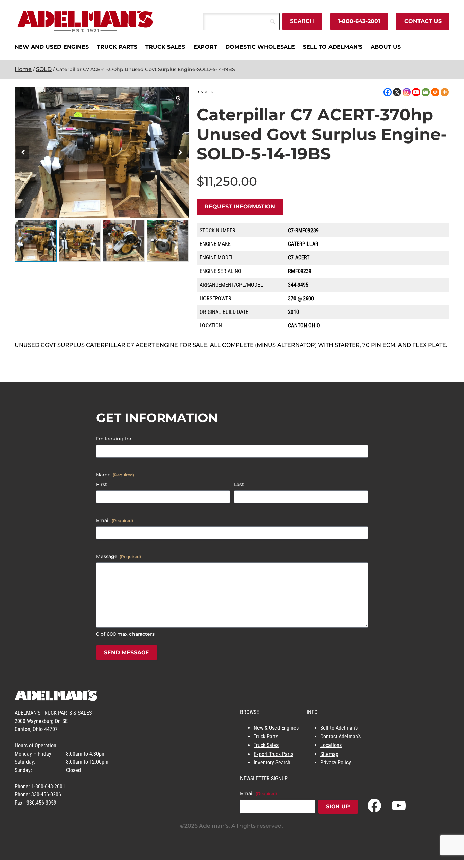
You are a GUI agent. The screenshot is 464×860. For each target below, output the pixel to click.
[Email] (426, 92)
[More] (445, 92)
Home (23, 69)
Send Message (126, 652)
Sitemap (329, 754)
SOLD (44, 69)
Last (239, 484)
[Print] (435, 92)
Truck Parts (266, 736)
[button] (180, 152)
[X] (397, 92)
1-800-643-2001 (359, 21)
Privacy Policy (335, 762)
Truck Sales (266, 745)
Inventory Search (272, 762)
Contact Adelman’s (340, 736)
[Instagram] (407, 92)
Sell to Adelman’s (339, 728)
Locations (331, 745)
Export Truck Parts (273, 754)
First (101, 484)
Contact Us (423, 21)
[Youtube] (416, 92)
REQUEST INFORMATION (239, 206)
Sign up (338, 806)
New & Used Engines (276, 728)
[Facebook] (387, 92)
